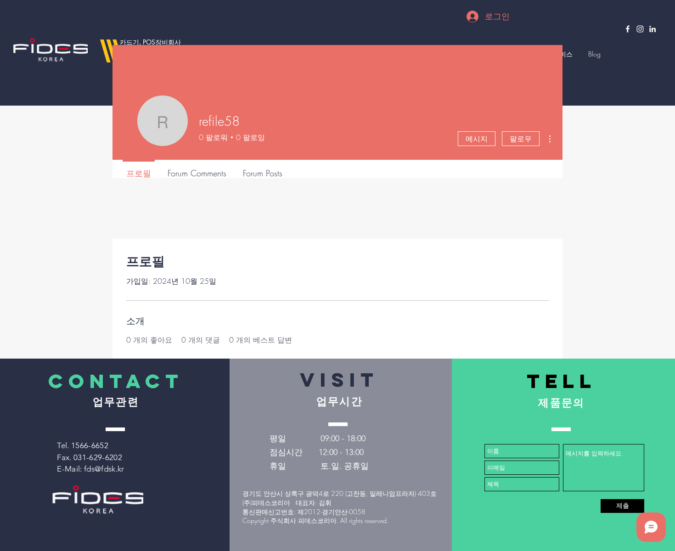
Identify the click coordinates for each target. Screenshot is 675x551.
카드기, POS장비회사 (150, 42)
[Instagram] (640, 29)
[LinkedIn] (652, 29)
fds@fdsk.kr (104, 468)
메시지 (477, 139)
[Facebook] (627, 29)
